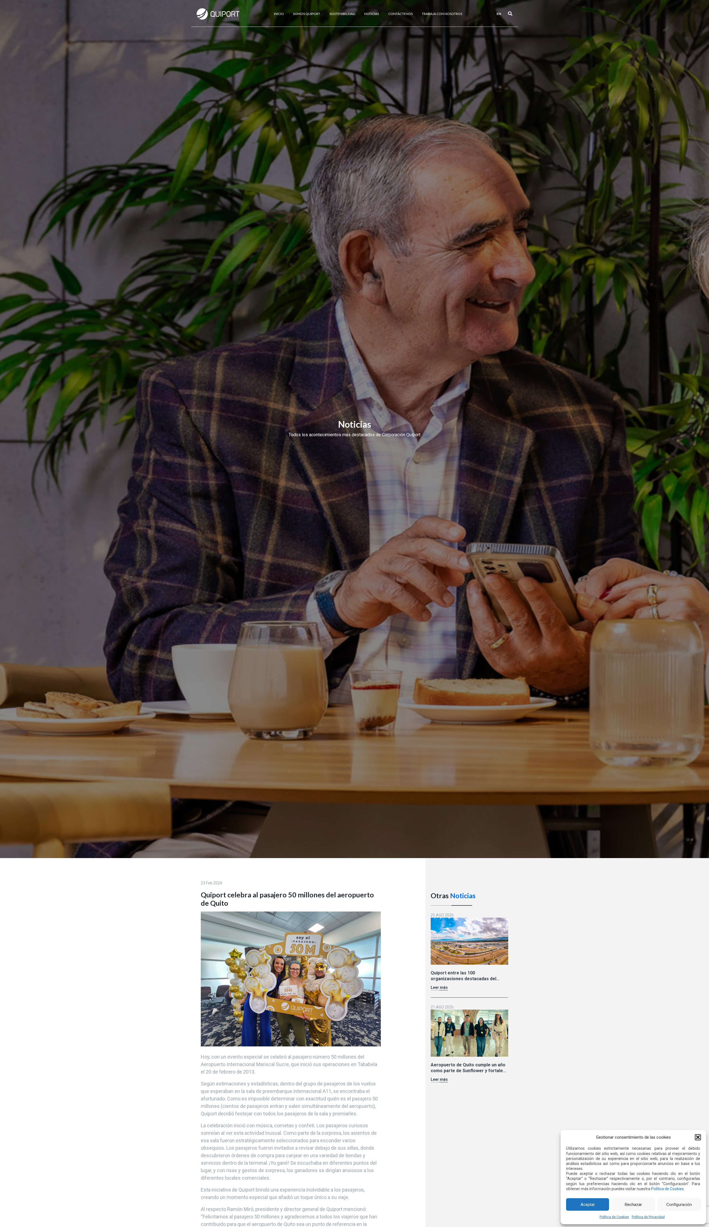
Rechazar (633, 1204)
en (499, 14)
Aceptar (587, 1204)
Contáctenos (400, 14)
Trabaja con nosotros (442, 14)
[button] (698, 1137)
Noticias (371, 14)
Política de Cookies (667, 1189)
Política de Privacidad (648, 1217)
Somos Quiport (306, 14)
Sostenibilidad (342, 14)
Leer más (439, 987)
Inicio (279, 14)
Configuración (679, 1204)
